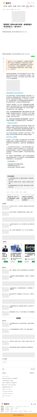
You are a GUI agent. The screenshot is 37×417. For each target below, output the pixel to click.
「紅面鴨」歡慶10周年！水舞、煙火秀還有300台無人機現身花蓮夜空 (21, 224)
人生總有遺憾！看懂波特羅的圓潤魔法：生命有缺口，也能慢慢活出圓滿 (21, 276)
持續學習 (10, 6)
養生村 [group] (4, 9)
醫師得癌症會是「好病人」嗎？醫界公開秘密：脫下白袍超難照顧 (21, 311)
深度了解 (8, 261)
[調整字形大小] (3, 71)
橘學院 (31, 6)
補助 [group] (16, 9)
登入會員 (11, 411)
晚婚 (21, 192)
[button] (33, 3)
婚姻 (8, 192)
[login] (32, 3)
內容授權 (16, 408)
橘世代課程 (7, 409)
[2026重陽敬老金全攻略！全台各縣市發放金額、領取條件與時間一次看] (5, 325)
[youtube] (35, 404)
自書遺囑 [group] (12, 9)
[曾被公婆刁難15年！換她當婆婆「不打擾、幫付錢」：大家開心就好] (5, 295)
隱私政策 (30, 411)
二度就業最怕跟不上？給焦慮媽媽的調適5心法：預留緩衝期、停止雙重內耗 (21, 288)
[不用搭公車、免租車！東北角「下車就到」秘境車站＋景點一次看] (5, 343)
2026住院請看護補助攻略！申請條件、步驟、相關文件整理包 (21, 329)
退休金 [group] (8, 9)
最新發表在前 (32, 372)
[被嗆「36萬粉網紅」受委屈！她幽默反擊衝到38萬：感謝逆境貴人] (5, 271)
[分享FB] (3, 58)
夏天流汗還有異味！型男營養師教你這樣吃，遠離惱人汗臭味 (21, 212)
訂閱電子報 (16, 411)
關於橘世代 (7, 408)
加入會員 (7, 411)
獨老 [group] (19, 9)
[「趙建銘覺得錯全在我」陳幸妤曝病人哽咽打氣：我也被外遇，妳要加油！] (5, 307)
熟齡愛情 (16, 192)
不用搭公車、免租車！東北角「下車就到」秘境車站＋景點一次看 (21, 341)
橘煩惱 (27, 6)
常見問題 (20, 411)
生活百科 (19, 6)
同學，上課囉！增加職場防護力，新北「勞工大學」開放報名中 (21, 230)
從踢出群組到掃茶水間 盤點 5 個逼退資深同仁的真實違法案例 (21, 347)
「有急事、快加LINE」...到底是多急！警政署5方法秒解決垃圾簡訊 (21, 206)
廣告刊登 (12, 408)
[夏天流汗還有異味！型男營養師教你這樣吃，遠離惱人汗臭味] (5, 213)
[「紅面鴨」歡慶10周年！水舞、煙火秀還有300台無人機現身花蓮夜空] (5, 225)
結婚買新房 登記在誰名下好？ (14, 165)
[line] (33, 404)
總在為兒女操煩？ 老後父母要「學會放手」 (16, 167)
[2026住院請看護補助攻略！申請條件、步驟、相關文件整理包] (5, 331)
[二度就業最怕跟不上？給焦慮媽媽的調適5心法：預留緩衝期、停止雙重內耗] (5, 289)
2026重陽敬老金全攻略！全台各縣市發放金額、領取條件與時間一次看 (22, 324)
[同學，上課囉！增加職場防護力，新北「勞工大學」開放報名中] (5, 231)
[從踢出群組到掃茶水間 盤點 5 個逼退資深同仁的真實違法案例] (5, 349)
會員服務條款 (25, 411)
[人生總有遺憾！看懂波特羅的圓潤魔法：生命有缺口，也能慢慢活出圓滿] (5, 277)
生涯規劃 (25, 192)
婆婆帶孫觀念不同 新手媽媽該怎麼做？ (16, 164)
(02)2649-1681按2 (19, 406)
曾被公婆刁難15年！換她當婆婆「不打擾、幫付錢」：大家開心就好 (21, 294)
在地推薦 (14, 6)
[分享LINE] (3, 62)
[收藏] (3, 68)
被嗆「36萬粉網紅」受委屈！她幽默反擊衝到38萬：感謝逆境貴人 (22, 270)
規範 (3, 369)
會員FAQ (12, 409)
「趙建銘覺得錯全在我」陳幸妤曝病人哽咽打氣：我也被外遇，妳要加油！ (21, 306)
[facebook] (31, 404)
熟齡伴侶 (12, 192)
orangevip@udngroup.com (10, 406)
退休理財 (5, 6)
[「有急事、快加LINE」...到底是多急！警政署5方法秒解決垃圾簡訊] (5, 207)
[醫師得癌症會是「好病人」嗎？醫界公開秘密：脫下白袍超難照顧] (5, 313)
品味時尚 (23, 6)
